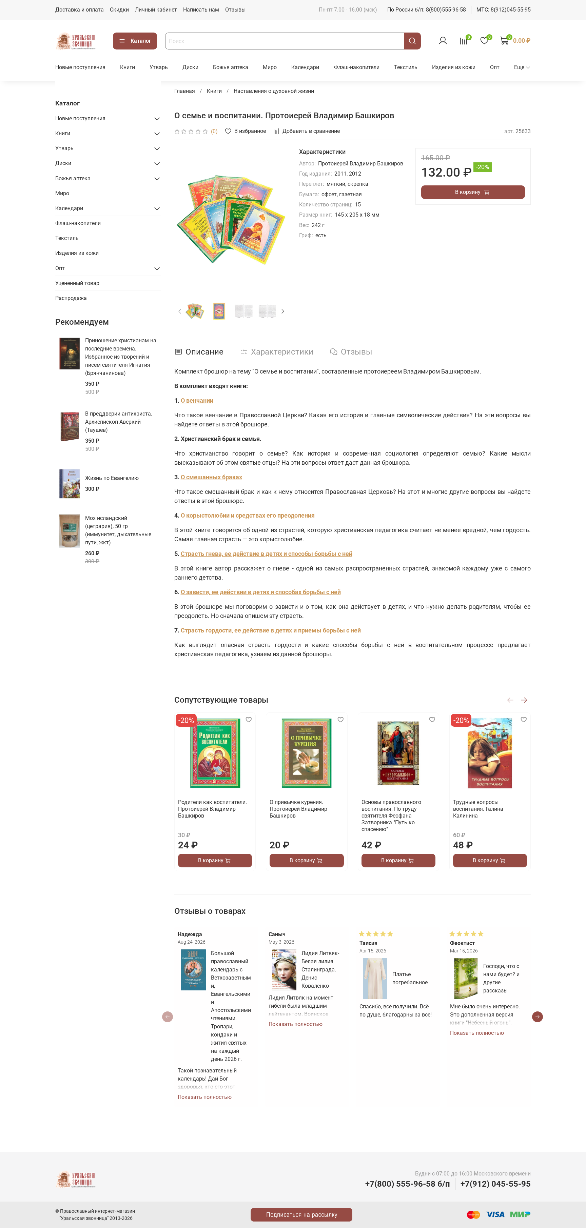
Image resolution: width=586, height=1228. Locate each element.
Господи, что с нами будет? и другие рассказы (501, 978)
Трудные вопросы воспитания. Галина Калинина (478, 809)
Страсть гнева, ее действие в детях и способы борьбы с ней (266, 553)
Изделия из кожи (453, 67)
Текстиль (405, 67)
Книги (127, 67)
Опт (495, 67)
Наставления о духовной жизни (274, 91)
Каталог (141, 41)
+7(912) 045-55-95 (496, 1184)
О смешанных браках (211, 477)
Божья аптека (230, 67)
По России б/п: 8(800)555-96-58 (426, 9)
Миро (270, 67)
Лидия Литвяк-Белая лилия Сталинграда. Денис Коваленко (320, 969)
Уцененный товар (77, 283)
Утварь (159, 67)
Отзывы (235, 9)
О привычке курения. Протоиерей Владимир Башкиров (298, 809)
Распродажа (71, 298)
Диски (190, 67)
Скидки (119, 9)
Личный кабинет (156, 9)
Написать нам (201, 9)
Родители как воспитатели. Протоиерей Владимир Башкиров (212, 809)
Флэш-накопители (356, 67)
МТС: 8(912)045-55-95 (503, 9)
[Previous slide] (185, 219)
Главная (184, 91)
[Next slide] (277, 219)
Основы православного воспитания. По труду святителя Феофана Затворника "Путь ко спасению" (391, 815)
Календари (305, 67)
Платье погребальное (410, 978)
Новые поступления (80, 67)
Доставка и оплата (79, 9)
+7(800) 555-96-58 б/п (407, 1184)
